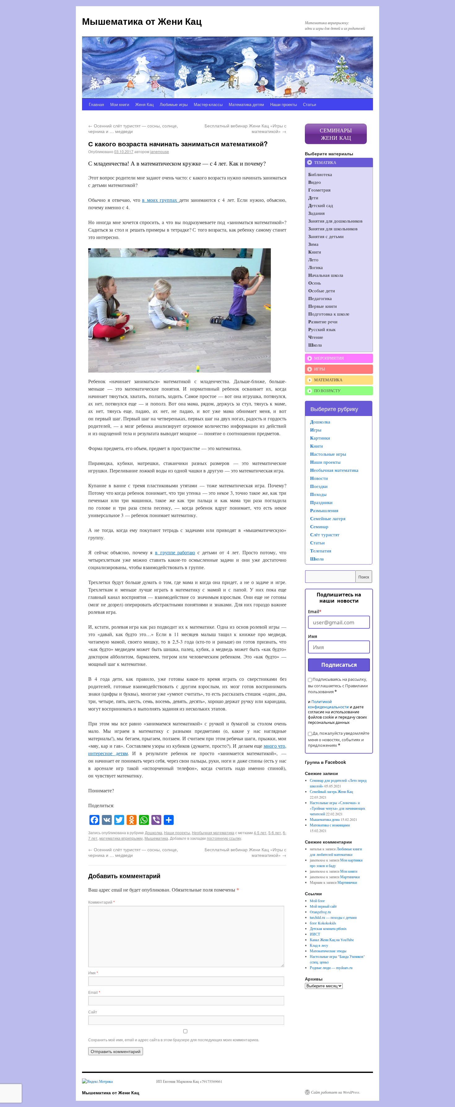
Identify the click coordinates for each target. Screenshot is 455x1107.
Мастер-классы (208, 104)
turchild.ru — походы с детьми (333, 917)
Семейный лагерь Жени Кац (331, 791)
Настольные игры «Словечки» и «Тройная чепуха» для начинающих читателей (337, 808)
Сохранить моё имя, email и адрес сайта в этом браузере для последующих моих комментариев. (173, 1039)
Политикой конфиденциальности (328, 704)
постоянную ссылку (224, 838)
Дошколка (153, 832)
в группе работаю (175, 552)
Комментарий (101, 902)
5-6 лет (274, 832)
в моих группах (160, 200)
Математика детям (246, 104)
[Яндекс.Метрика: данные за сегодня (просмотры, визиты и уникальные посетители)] (97, 1081)
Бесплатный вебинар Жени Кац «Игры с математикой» (245, 128)
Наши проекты (283, 104)
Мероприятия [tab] (329, 358)
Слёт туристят (325, 534)
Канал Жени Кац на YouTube (332, 939)
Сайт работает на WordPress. (335, 1092)
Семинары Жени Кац (336, 133)
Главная (96, 104)
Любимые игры (174, 104)
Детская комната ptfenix (328, 928)
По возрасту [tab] (327, 390)
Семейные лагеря (327, 518)
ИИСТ (315, 934)
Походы (318, 494)
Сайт (92, 1011)
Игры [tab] (319, 369)
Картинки (320, 437)
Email (94, 992)
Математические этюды (328, 950)
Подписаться (339, 664)
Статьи (309, 104)
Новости (319, 478)
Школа (317, 558)
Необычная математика (213, 832)
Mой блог (317, 900)
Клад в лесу (319, 945)
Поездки (318, 486)
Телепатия (320, 550)
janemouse (159, 151)
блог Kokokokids (323, 922)
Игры (315, 429)
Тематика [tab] (325, 162)
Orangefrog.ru (320, 911)
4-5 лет (260, 832)
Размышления (324, 510)
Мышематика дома (325, 819)
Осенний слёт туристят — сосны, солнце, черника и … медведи (133, 128)
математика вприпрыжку (121, 838)
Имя (93, 972)
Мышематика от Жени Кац (142, 21)
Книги (316, 445)
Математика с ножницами (330, 824)
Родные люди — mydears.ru (331, 967)
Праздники (321, 502)
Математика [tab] (328, 380)
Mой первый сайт (323, 906)
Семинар (319, 526)
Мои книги (119, 104)
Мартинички (350, 876)
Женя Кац (144, 104)
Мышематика (156, 838)
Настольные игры (328, 453)
